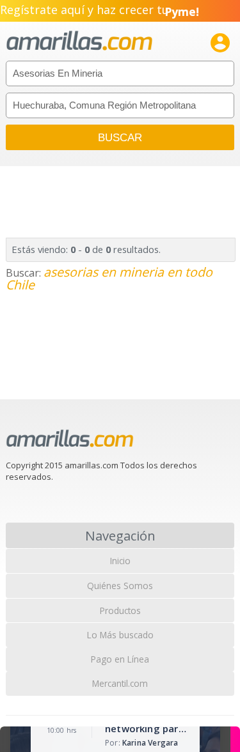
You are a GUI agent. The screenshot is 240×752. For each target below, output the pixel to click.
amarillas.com (79, 41)
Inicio (120, 561)
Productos (120, 610)
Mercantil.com (120, 683)
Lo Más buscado (120, 635)
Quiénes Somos (120, 585)
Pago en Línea (120, 659)
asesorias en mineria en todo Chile (109, 278)
